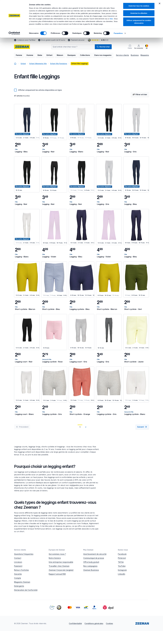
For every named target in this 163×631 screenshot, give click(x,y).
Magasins (144, 55)
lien (111, 19)
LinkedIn (121, 574)
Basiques (72, 55)
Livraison (18, 562)
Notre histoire (55, 558)
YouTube (122, 566)
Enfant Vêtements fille (38, 63)
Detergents (19, 586)
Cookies (109, 623)
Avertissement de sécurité (94, 554)
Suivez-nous (123, 550)
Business (135, 55)
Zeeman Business (91, 570)
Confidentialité (75, 623)
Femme (19, 55)
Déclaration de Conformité (25, 590)
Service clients (122, 55)
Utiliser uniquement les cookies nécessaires (139, 21)
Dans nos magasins (102, 55)
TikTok (121, 562)
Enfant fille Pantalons (58, 63)
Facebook (122, 554)
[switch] (65, 33)
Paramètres (118, 33)
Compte (17, 578)
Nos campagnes (90, 566)
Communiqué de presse (93, 558)
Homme (30, 55)
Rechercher (104, 47)
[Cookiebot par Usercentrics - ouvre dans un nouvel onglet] (14, 33)
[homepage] (22, 47)
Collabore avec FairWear (26, 40)
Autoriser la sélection (138, 13)
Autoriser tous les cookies (139, 6)
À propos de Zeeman (57, 550)
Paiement (18, 566)
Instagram (122, 570)
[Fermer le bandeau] (159, 3)
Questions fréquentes (23, 554)
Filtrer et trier (141, 94)
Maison (60, 55)
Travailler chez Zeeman (59, 566)
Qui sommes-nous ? (57, 554)
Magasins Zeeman (22, 582)
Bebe (40, 55)
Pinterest (122, 558)
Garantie (18, 574)
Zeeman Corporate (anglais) (61, 570)
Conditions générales (93, 623)
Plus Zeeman (88, 550)
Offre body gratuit (91, 562)
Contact (17, 558)
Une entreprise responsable (61, 562)
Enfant (49, 55)
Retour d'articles (21, 570)
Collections (85, 55)
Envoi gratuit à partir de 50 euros (53, 40)
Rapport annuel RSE (57, 574)
